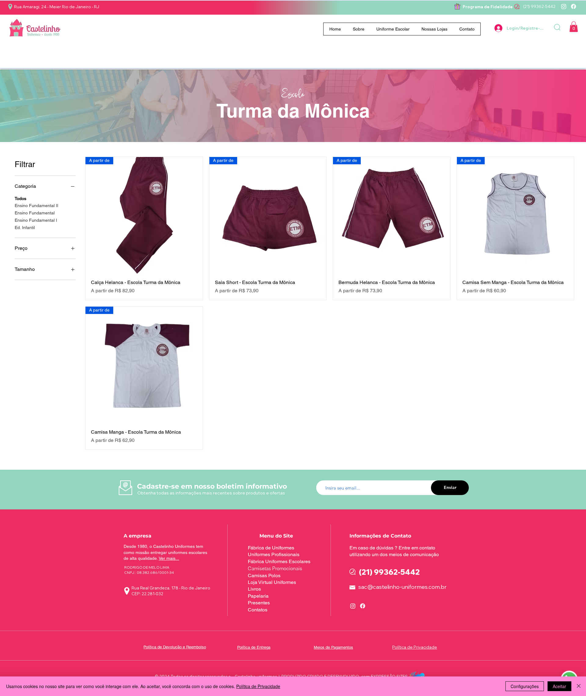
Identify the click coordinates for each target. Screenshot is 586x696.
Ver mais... (169, 558)
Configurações (525, 686)
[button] (393, 29)
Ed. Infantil (25, 227)
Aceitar (559, 686)
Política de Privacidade (258, 686)
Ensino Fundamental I (36, 220)
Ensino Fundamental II (36, 205)
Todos (20, 198)
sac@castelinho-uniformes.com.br (402, 586)
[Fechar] (578, 686)
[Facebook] (573, 6)
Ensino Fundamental (35, 212)
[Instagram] (563, 6)
